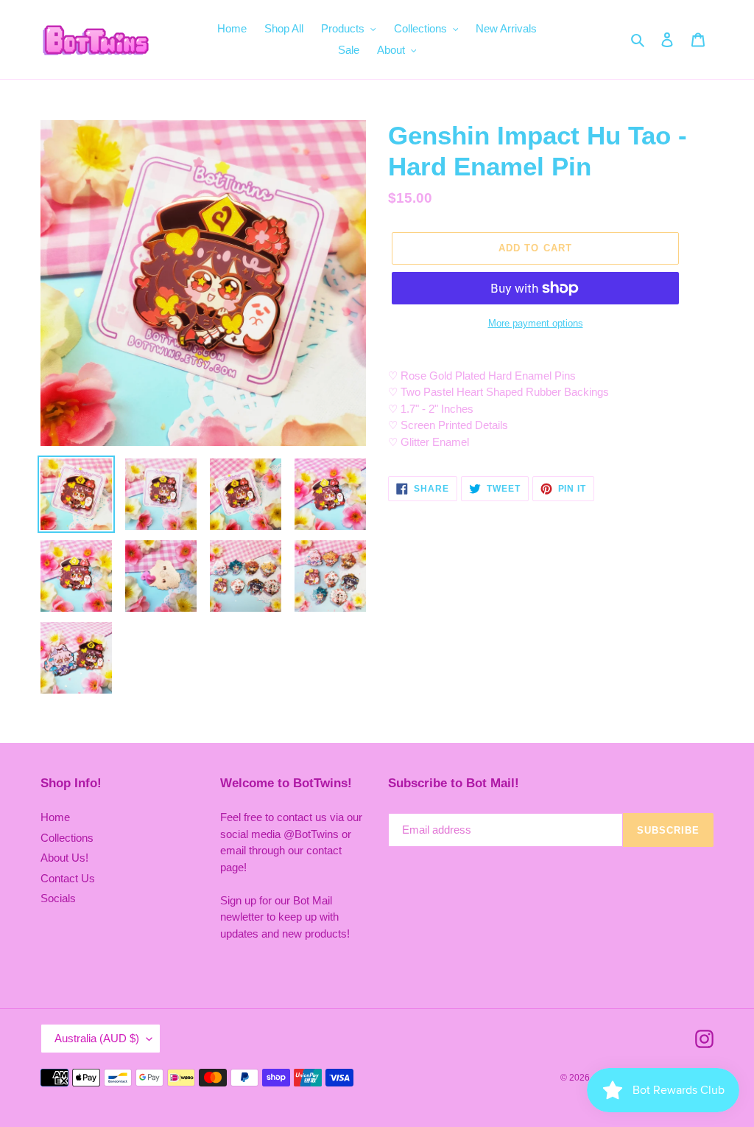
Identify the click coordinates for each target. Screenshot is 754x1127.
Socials (58, 898)
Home (55, 817)
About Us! (64, 857)
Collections (67, 837)
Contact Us (67, 878)
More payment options (535, 323)
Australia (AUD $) (96, 1038)
